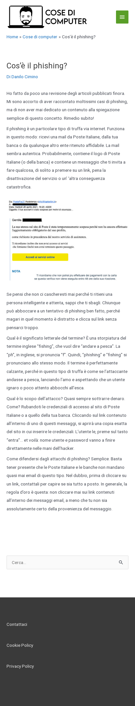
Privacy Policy (20, 666)
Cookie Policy (20, 645)
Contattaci (17, 624)
